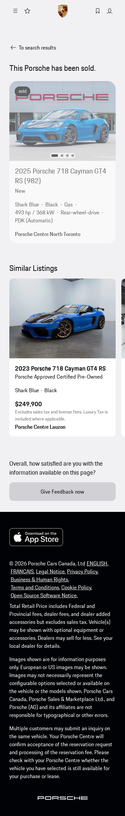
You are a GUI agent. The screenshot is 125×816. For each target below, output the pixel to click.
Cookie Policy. (76, 587)
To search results (37, 48)
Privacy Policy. (82, 571)
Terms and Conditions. (35, 587)
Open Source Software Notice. (44, 595)
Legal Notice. (51, 571)
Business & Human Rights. (40, 579)
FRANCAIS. (23, 571)
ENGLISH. (97, 563)
